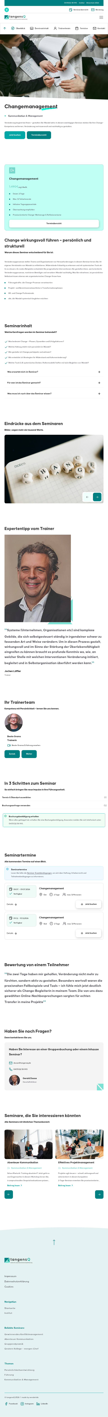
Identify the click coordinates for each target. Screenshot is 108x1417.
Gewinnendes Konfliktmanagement (23, 1334)
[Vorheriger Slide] (87, 497)
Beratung (100, 10)
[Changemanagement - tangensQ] (15, 18)
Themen (9, 1363)
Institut (81, 3)
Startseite (9, 1308)
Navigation (10, 1302)
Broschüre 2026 (92, 3)
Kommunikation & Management (21, 1380)
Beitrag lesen (13, 1185)
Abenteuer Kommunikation (19, 1339)
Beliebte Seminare (14, 1328)
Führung (9, 1375)
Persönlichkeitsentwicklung (19, 1370)
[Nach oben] (4, 28)
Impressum (10, 1276)
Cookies (8, 1286)
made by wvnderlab (30, 1397)
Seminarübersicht (80, 10)
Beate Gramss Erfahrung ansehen (26, 745)
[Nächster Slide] (97, 497)
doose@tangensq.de (22, 1063)
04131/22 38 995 (70, 3)
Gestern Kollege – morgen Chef (21, 1349)
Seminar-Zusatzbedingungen (39, 873)
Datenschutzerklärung (16, 1281)
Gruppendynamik (13, 1344)
